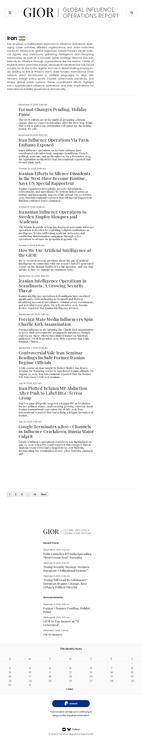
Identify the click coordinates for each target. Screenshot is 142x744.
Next (43, 494)
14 (35, 494)
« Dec (69, 689)
